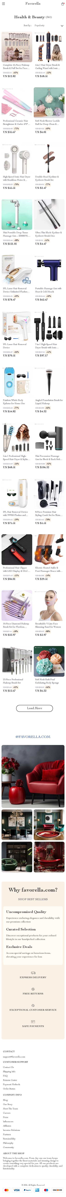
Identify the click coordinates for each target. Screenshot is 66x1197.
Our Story (7, 1105)
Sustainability (9, 1139)
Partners (7, 1135)
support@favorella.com (14, 1057)
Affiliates (7, 1126)
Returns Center (10, 1080)
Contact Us (8, 1067)
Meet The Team (10, 1109)
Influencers (8, 1122)
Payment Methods (11, 1085)
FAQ (5, 1076)
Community (8, 1148)
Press (5, 1117)
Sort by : (28, 26)
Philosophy (8, 1143)
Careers (6, 1113)
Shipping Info (9, 1072)
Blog (5, 1100)
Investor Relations (11, 1130)
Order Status (9, 1089)
